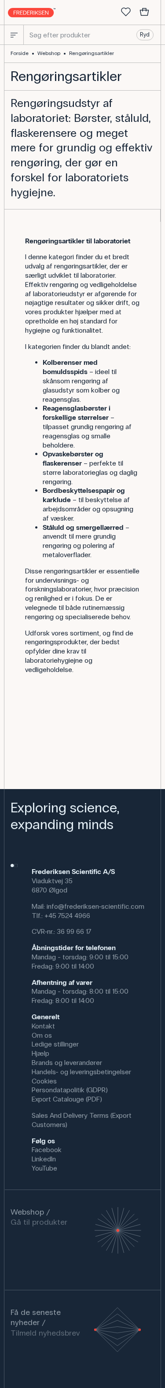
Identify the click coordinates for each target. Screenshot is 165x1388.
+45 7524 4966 (67, 915)
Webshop (48, 53)
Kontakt (43, 1026)
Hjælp (40, 1053)
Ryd (145, 34)
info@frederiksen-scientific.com (95, 906)
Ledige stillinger (55, 1044)
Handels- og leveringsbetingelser (81, 1072)
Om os (42, 1035)
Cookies (44, 1081)
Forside (20, 53)
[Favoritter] (126, 12)
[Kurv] (144, 12)
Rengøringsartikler (91, 53)
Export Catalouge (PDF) (67, 1099)
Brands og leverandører (67, 1062)
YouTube (44, 1168)
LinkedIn (44, 1159)
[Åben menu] (14, 35)
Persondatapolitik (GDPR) (70, 1090)
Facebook (47, 1150)
